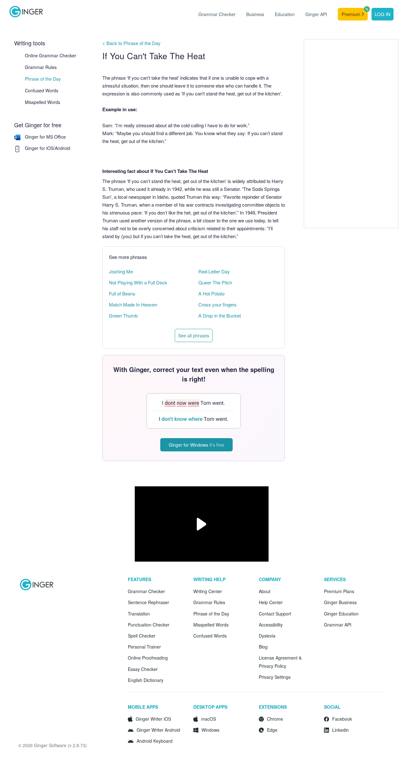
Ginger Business (340, 602)
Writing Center (207, 591)
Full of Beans (122, 293)
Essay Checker (143, 669)
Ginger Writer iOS (153, 719)
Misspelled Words (42, 102)
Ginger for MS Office (45, 137)
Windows (210, 730)
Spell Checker (142, 635)
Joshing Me (121, 271)
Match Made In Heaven (133, 304)
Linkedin (340, 730)
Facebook (342, 719)
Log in (382, 14)
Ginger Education (341, 613)
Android (62, 148)
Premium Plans (339, 591)
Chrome (275, 719)
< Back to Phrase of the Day (131, 43)
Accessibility (271, 624)
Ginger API (316, 14)
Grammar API (337, 624)
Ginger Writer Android (158, 730)
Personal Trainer (144, 647)
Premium (352, 14)
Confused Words (41, 90)
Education (285, 14)
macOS (208, 719)
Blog (263, 647)
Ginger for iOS (39, 148)
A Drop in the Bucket (219, 315)
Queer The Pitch (215, 282)
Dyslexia (267, 635)
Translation (139, 613)
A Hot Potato (211, 293)
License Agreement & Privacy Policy (280, 662)
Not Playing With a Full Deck (138, 282)
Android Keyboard (155, 741)
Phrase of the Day (43, 79)
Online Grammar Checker (50, 55)
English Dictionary (145, 680)
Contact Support (275, 613)
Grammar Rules (41, 67)
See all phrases (193, 335)
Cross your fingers (217, 304)
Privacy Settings (275, 677)
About (264, 591)
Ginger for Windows (196, 445)
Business (255, 14)
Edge (272, 730)
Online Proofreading (148, 658)
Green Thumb (123, 315)
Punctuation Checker (148, 624)
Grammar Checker (217, 14)
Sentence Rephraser (148, 602)
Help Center (271, 602)
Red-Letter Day (214, 271)
